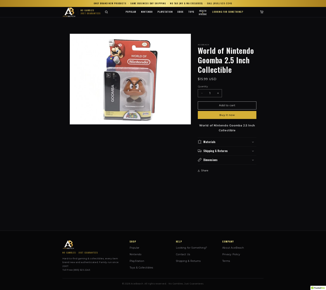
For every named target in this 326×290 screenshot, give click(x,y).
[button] (227, 141)
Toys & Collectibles (141, 267)
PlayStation (165, 11)
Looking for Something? (227, 11)
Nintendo (147, 11)
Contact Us (183, 254)
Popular (131, 11)
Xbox (180, 11)
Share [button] (205, 170)
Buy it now (227, 115)
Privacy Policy (231, 254)
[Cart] (262, 12)
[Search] (106, 12)
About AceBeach (233, 247)
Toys (191, 11)
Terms (226, 261)
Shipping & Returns (188, 261)
